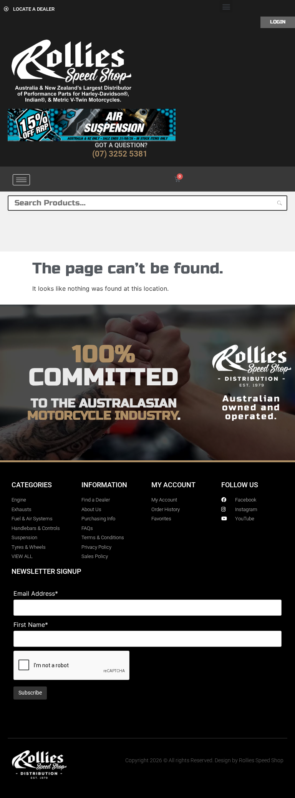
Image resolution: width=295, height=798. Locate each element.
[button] (226, 6)
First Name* (30, 624)
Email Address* (35, 593)
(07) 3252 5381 (120, 153)
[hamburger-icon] (21, 179)
